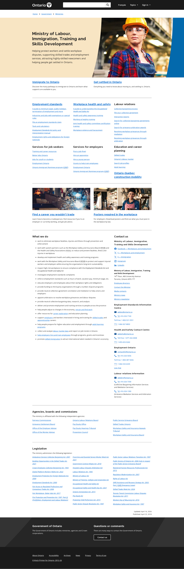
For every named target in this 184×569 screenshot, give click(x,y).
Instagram (122, 261)
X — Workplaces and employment (131, 253)
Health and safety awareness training (88, 115)
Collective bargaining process (126, 109)
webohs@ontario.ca (126, 334)
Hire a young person (81, 159)
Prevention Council (80, 432)
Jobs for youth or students (42, 159)
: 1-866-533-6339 (122, 364)
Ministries (59, 14)
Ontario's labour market (124, 159)
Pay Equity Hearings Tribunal (84, 428)
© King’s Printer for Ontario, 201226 (47, 560)
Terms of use (101, 555)
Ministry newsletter (122, 299)
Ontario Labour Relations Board (85, 420)
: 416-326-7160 (124, 316)
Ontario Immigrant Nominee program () (50, 167)
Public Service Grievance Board (125, 420)
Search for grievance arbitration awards (130, 127)
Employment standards (47, 104)
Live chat (117, 368)
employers (48, 317)
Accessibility (54, 555)
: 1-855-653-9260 (122, 342)
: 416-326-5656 (124, 356)
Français (122, 5)
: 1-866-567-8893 (122, 324)
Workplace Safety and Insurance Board (128, 435)
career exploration (60, 313)
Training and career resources (44, 151)
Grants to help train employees (85, 163)
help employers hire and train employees (53, 335)
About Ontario (38, 555)
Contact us (102, 537)
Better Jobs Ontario (40, 155)
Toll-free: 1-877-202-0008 (127, 338)
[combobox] (87, 5)
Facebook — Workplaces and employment (134, 249)
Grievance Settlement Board (43, 424)
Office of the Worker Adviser (43, 432)
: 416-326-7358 (124, 382)
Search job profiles (121, 163)
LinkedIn (121, 265)
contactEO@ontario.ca (127, 352)
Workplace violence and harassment (87, 130)
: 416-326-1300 (124, 391)
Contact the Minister (122, 287)
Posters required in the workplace (115, 214)
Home (35, 14)
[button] (108, 4)
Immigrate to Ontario (45, 82)
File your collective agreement (126, 113)
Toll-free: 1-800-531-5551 (124, 320)
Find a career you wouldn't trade (53, 214)
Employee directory (122, 283)
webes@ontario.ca (125, 312)
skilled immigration (52, 339)
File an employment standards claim (46, 122)
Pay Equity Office (79, 424)
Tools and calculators (40, 126)
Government (46, 14)
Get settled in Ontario (108, 82)
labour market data (61, 331)
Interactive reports (121, 117)
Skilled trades (119, 155)
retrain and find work (83, 309)
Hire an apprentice (80, 155)
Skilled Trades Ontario (122, 424)
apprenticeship (43, 320)
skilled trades (98, 317)
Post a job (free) (79, 151)
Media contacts (120, 291)
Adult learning (119, 167)
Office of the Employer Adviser (44, 428)
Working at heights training (84, 119)
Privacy (88, 555)
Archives (67, 555)
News (78, 555)
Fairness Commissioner (41, 420)
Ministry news (119, 295)
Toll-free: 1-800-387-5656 (124, 360)
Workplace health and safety (92, 104)
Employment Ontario (40, 163)
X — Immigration (124, 257)
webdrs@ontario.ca (125, 378)
